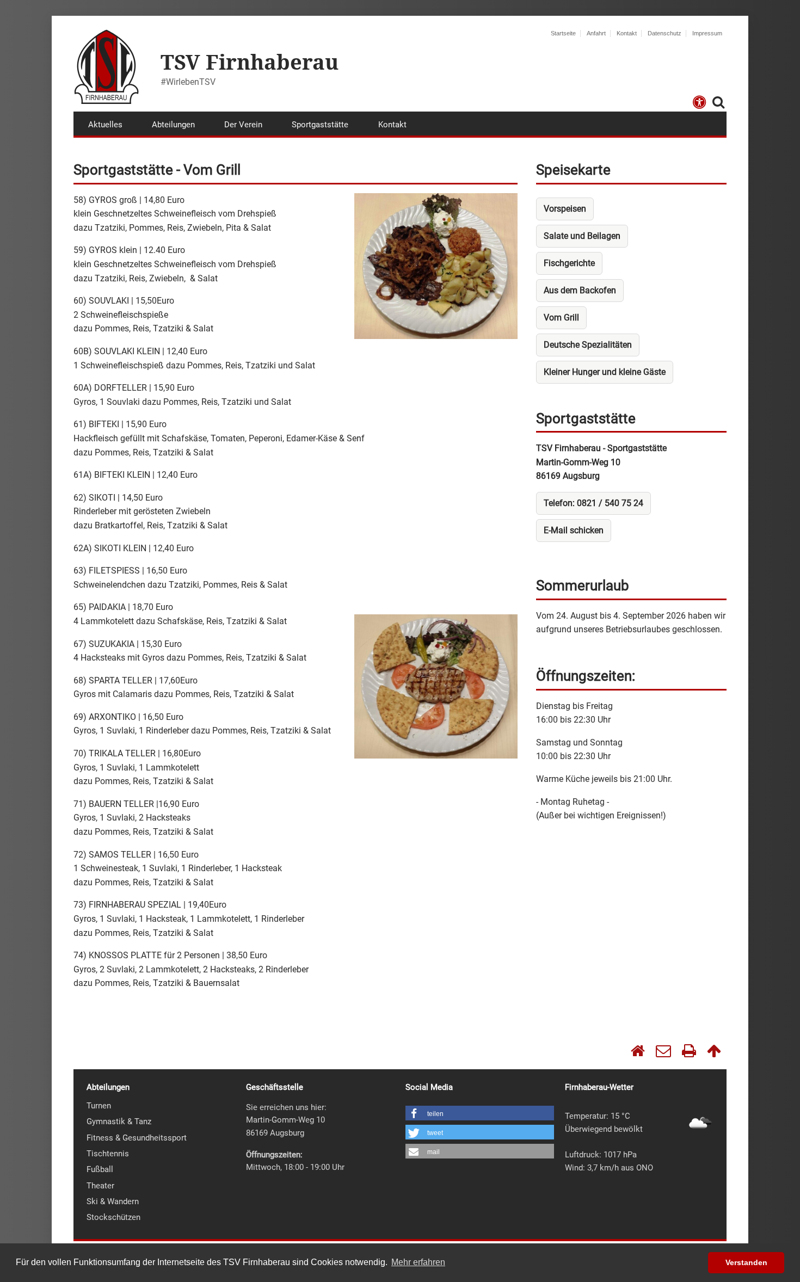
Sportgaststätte (320, 125)
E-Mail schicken (574, 530)
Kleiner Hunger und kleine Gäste (605, 372)
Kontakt (627, 33)
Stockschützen (113, 1217)
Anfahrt (596, 33)
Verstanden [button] (746, 1262)
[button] (479, 1114)
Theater (100, 1186)
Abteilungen (173, 125)
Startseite (563, 33)
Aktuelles (105, 125)
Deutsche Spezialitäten (588, 345)
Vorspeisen (565, 209)
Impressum (707, 33)
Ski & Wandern (113, 1201)
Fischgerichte (569, 263)
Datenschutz (664, 33)
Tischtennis (108, 1153)
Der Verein (243, 125)
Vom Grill (561, 317)
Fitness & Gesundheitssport (137, 1138)
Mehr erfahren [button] (418, 1262)
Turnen (99, 1106)
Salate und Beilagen (582, 236)
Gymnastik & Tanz (119, 1121)
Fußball (100, 1169)
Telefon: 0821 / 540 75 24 (593, 503)
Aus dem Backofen (580, 290)
